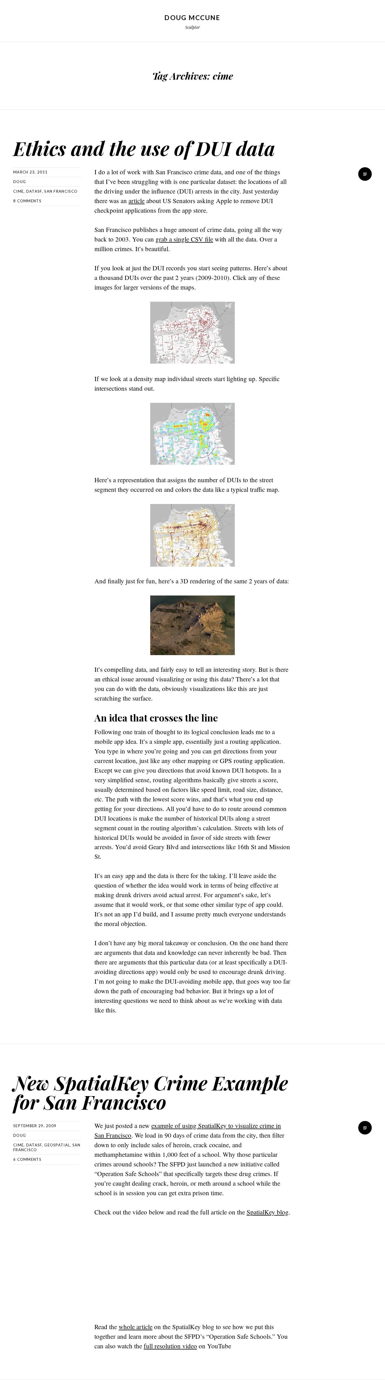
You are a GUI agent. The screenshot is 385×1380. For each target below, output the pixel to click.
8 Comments (27, 201)
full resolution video (170, 1346)
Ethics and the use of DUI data (144, 148)
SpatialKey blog (268, 1212)
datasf (34, 191)
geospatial (57, 1145)
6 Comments (27, 1159)
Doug (19, 181)
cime (18, 191)
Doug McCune (192, 17)
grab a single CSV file (184, 239)
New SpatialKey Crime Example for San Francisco (150, 1092)
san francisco (61, 191)
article (137, 200)
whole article (135, 1326)
